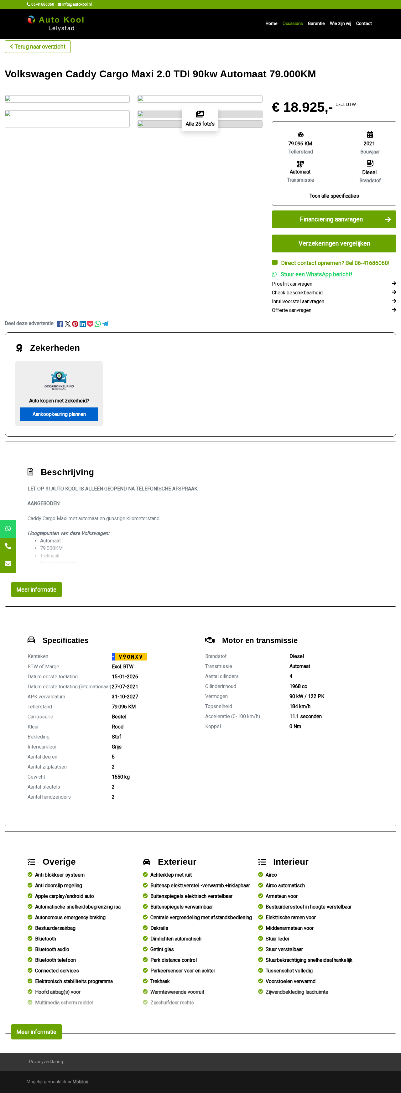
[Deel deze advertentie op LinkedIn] (83, 323)
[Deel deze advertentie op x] (68, 323)
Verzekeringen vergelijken (334, 243)
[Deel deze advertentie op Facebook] (61, 323)
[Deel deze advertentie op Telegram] (105, 323)
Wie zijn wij (340, 23)
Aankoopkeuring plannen (59, 414)
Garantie (316, 23)
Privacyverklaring (46, 1061)
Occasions (293, 23)
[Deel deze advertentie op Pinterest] (76, 323)
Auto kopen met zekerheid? (59, 401)
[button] (334, 196)
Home (272, 23)
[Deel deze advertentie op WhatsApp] (98, 323)
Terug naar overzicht (39, 46)
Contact (364, 23)
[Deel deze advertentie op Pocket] (91, 323)
